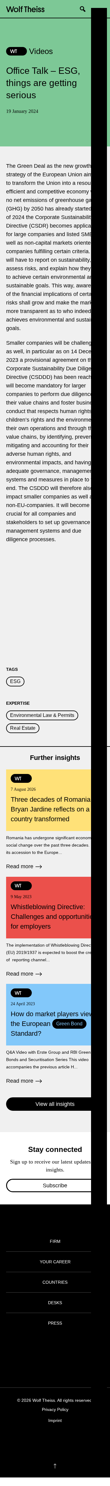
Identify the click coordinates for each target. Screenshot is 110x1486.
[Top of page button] (55, 1466)
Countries (55, 1282)
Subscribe (55, 1185)
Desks (55, 1302)
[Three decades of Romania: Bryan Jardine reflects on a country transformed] (55, 820)
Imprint (55, 1420)
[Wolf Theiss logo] (25, 9)
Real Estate (22, 728)
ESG (15, 681)
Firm (55, 1241)
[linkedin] (61, 1439)
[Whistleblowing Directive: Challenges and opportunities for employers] (55, 927)
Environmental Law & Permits (42, 715)
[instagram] (49, 1439)
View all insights (55, 1104)
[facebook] (37, 1439)
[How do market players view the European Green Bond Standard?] (55, 1034)
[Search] (85, 9)
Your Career (55, 1261)
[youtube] (73, 1439)
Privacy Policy (55, 1409)
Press (55, 1323)
